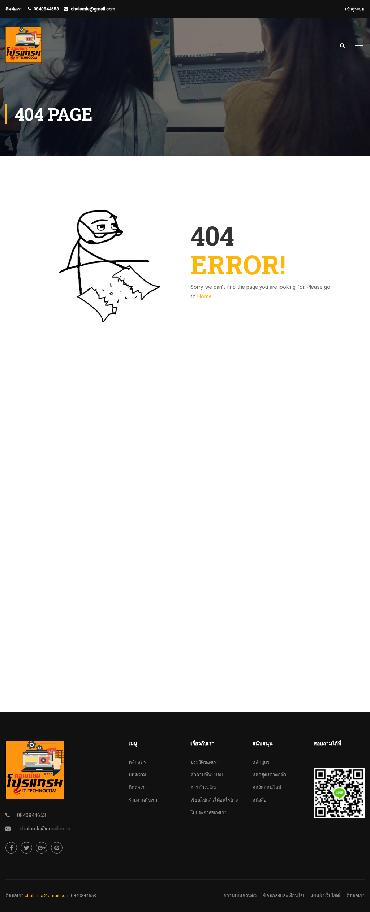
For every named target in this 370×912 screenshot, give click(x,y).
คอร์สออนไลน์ (266, 787)
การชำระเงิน (203, 787)
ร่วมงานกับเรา (143, 800)
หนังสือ (259, 800)
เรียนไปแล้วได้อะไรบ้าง (214, 800)
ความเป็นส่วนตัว (240, 895)
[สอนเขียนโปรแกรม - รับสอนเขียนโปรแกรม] (23, 48)
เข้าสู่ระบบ (355, 9)
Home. (205, 296)
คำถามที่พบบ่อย (206, 774)
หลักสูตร (137, 762)
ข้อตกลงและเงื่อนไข (283, 895)
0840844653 (46, 9)
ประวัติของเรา (204, 762)
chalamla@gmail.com (93, 9)
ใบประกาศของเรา (208, 812)
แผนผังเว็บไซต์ (325, 895)
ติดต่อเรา (138, 787)
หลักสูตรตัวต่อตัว (269, 774)
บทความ (137, 774)
